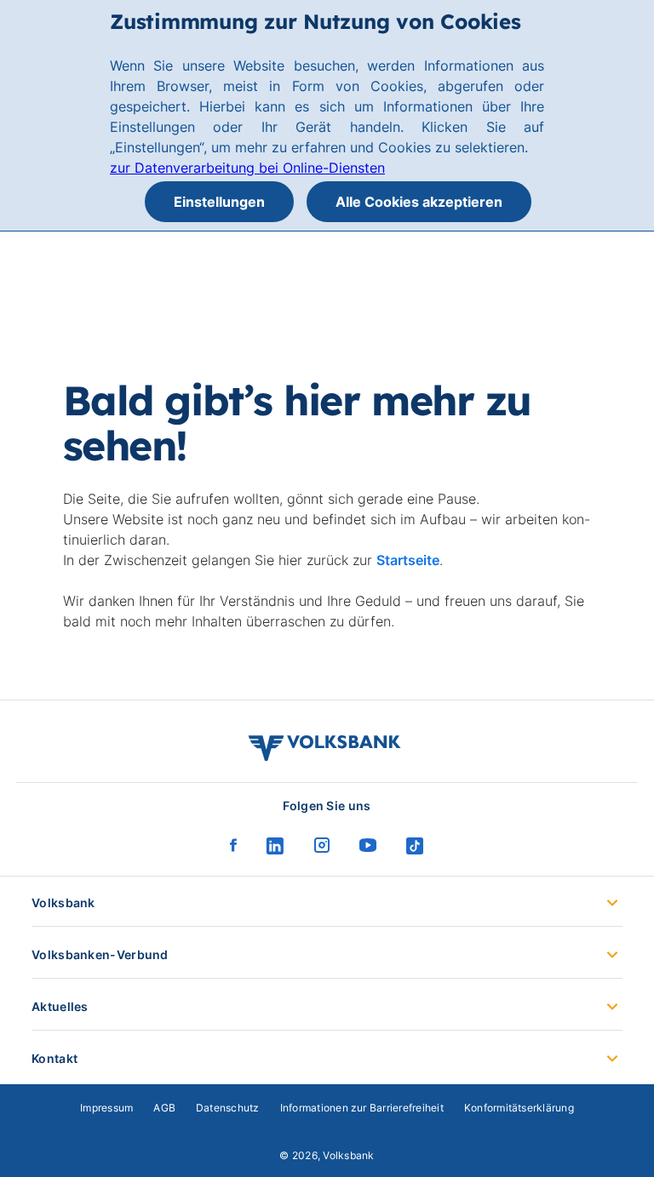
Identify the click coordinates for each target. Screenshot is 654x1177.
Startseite (407, 560)
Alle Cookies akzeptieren (419, 201)
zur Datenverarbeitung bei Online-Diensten (247, 167)
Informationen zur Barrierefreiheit (362, 1107)
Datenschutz (228, 1107)
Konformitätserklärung (519, 1107)
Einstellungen (219, 201)
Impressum (106, 1107)
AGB (164, 1107)
